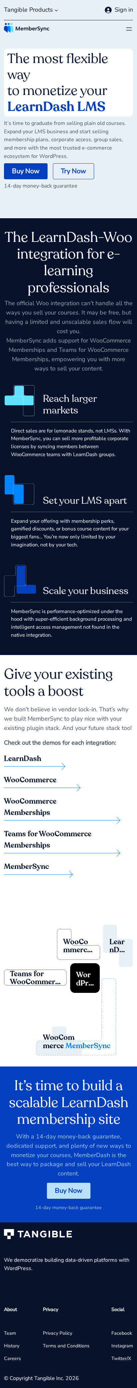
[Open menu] (129, 29)
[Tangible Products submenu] (56, 10)
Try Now (73, 171)
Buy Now (26, 171)
